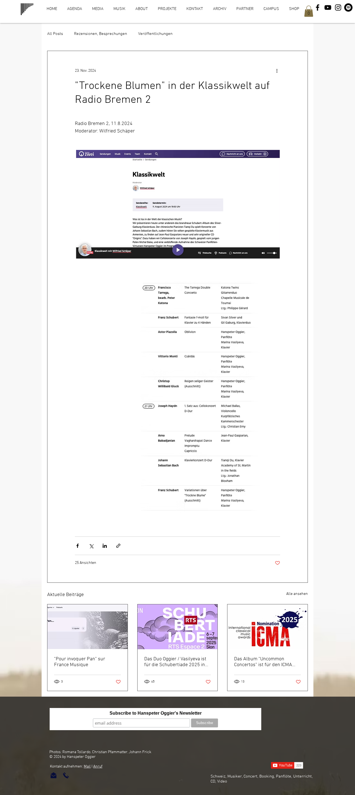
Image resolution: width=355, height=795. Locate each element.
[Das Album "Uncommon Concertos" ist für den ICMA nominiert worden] (267, 626)
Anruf (97, 766)
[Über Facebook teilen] (77, 545)
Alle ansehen (297, 594)
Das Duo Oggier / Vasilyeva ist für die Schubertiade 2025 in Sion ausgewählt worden (175, 662)
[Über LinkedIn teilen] (104, 545)
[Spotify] (348, 7)
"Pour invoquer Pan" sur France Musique (79, 662)
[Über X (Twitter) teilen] (91, 545)
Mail (87, 766)
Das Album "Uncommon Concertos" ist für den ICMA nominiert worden (263, 662)
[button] (308, 11)
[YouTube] (328, 7)
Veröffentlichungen (155, 33)
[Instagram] (338, 7)
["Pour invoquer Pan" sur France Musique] (87, 626)
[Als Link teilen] (118, 545)
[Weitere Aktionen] (276, 71)
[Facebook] (317, 7)
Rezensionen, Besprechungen (100, 33)
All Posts (55, 33)
